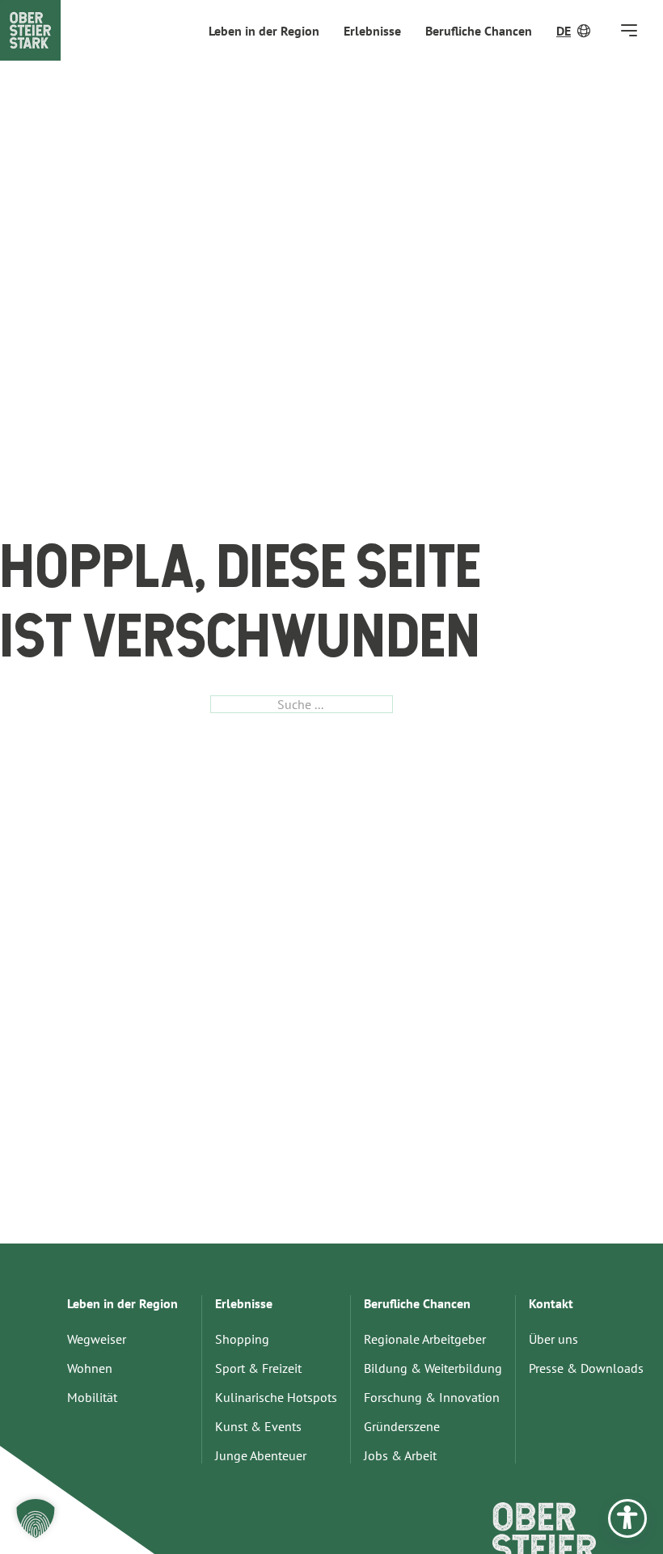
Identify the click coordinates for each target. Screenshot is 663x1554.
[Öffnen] (629, 30)
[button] (35, 1518)
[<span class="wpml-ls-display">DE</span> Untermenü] (585, 30)
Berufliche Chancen (478, 31)
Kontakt (551, 1303)
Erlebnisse (372, 31)
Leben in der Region (264, 31)
